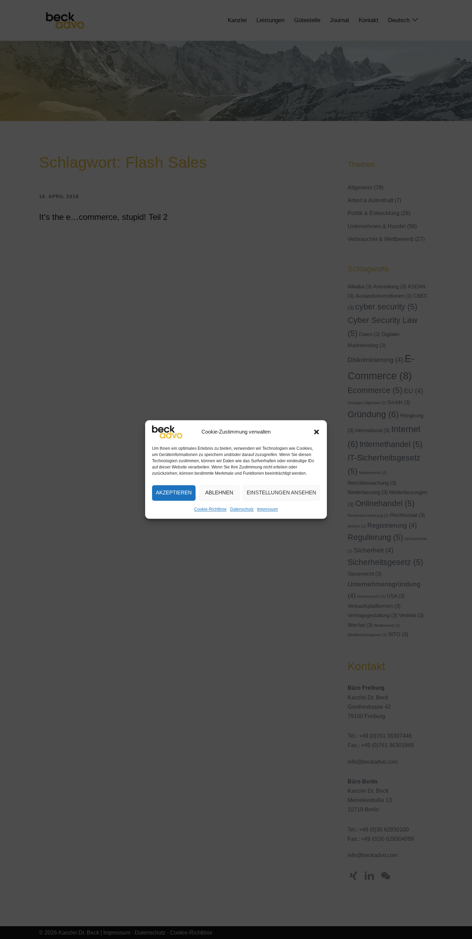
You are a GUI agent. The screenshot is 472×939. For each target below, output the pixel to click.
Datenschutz (242, 509)
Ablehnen (219, 493)
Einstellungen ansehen (281, 493)
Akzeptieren (174, 493)
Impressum (267, 509)
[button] (316, 431)
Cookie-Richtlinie (210, 509)
